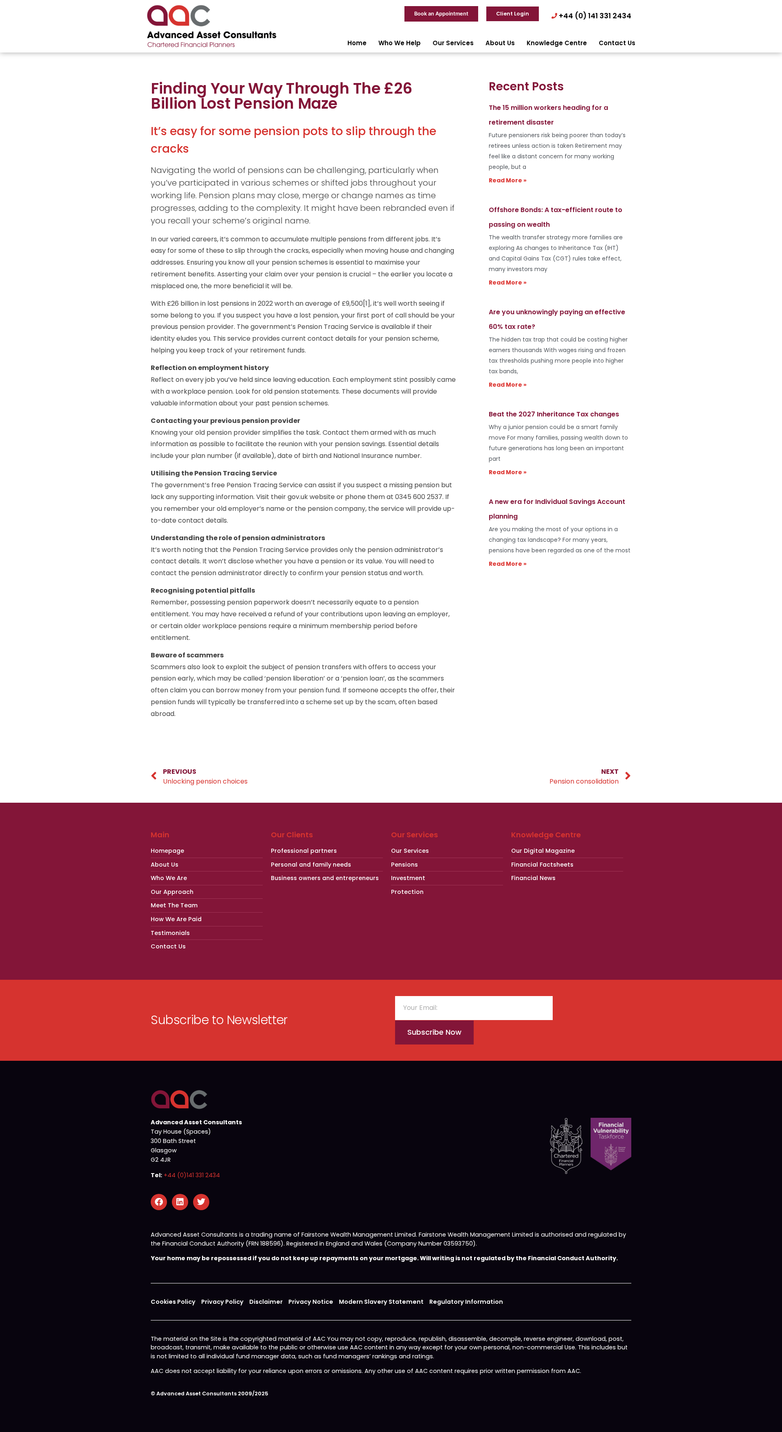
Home (357, 43)
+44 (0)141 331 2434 (192, 1175)
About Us (500, 43)
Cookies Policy (173, 1302)
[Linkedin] (180, 1202)
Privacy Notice (310, 1302)
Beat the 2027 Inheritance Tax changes (554, 414)
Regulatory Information (466, 1302)
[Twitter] (201, 1202)
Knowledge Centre (557, 43)
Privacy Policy (222, 1302)
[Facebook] (159, 1202)
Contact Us (617, 43)
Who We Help (399, 43)
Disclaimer (266, 1302)
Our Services (453, 43)
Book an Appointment (441, 14)
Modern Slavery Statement (381, 1302)
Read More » (508, 180)
